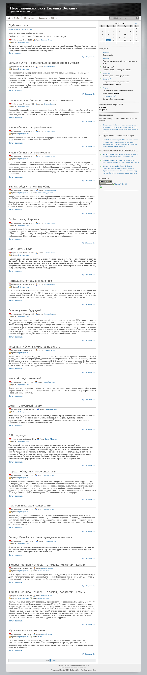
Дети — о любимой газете (25, 405)
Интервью (107, 79)
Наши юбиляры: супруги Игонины (30, 127)
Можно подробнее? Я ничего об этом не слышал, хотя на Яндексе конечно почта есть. (120, 155)
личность (45, 571)
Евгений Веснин (47, 40)
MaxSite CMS (64, 670)
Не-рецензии (107, 88)
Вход (94, 670)
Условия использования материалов (73, 668)
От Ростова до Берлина (23, 219)
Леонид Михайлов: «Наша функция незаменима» (40, 537)
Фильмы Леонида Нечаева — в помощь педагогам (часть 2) (46, 564)
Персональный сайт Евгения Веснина (43, 8)
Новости (106, 52)
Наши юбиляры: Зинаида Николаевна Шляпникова (41, 100)
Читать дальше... (16, 53)
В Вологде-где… (18, 435)
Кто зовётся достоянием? (24, 378)
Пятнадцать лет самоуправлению (30, 280)
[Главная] (9, 18)
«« (102, 23)
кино (40, 571)
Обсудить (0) (90, 57)
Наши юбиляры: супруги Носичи (29, 152)
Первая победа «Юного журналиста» (32, 471)
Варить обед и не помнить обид (29, 186)
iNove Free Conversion (84, 670)
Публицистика (23, 42)
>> (57, 660)
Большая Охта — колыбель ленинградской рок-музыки (43, 62)
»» (136, 23)
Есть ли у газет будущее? (24, 310)
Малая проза (108, 73)
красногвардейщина (45, 193)
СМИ (40, 637)
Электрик (106, 58)
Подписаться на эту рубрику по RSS (21, 29)
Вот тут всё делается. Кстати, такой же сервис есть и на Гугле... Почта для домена (121, 161)
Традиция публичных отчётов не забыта (34, 346)
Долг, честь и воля (20, 249)
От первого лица (109, 96)
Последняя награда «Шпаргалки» (29, 505)
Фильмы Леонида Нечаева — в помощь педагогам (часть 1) (46, 592)
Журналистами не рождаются (27, 630)
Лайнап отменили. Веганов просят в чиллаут (37, 36)
